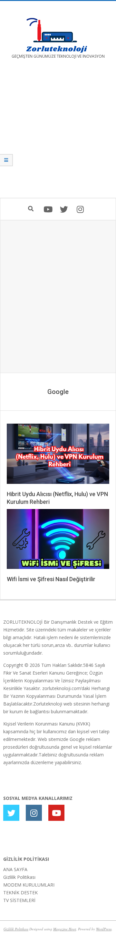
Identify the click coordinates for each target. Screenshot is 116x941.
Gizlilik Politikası (19, 877)
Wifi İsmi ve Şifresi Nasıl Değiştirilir (51, 579)
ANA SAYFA (15, 869)
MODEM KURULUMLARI (28, 885)
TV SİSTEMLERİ (19, 900)
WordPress (103, 929)
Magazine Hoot (64, 929)
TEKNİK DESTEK (20, 892)
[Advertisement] (58, 133)
